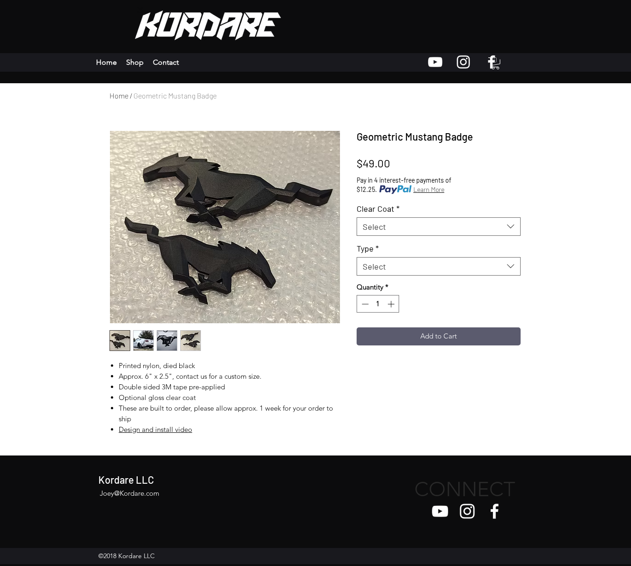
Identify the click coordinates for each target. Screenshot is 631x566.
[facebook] (494, 511)
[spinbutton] (378, 304)
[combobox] (439, 226)
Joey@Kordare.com (129, 493)
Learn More (428, 189)
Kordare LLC (126, 480)
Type (368, 248)
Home (118, 95)
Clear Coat (378, 208)
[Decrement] (364, 304)
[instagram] (467, 511)
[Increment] (392, 304)
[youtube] (440, 511)
